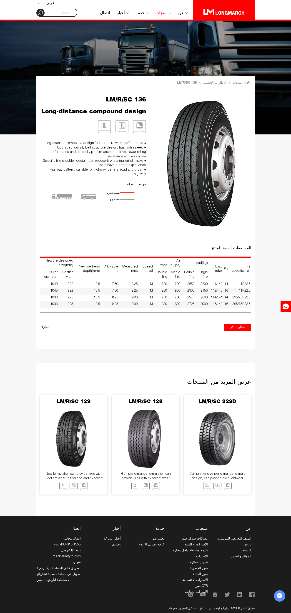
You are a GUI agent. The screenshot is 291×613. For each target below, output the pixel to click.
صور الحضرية (199, 568)
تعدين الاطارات (198, 562)
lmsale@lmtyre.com (66, 556)
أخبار (121, 13)
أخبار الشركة (112, 538)
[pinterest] (190, 594)
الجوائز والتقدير (241, 556)
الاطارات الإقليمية (214, 83)
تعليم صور (157, 538)
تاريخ (248, 544)
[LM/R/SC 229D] (217, 439)
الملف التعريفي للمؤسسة (234, 538)
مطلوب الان (238, 327)
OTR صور (201, 586)
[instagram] (215, 594)
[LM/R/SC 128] (145, 439)
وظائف (116, 544)
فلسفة (246, 550)
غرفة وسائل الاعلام (151, 544)
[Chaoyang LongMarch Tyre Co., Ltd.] (224, 10)
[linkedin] (239, 594)
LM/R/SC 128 (146, 401)
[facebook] (252, 594)
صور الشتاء (200, 574)
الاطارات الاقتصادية (195, 580)
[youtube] (203, 594)
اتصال (105, 13)
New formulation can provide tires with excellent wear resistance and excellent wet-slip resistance (73, 476)
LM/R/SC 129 (73, 401)
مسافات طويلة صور (194, 538)
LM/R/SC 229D (217, 401)
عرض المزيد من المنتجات (219, 382)
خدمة (140, 13)
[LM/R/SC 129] (73, 439)
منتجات (162, 13)
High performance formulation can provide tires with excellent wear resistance (145, 476)
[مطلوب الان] (286, 306)
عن (181, 13)
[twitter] (227, 594)
